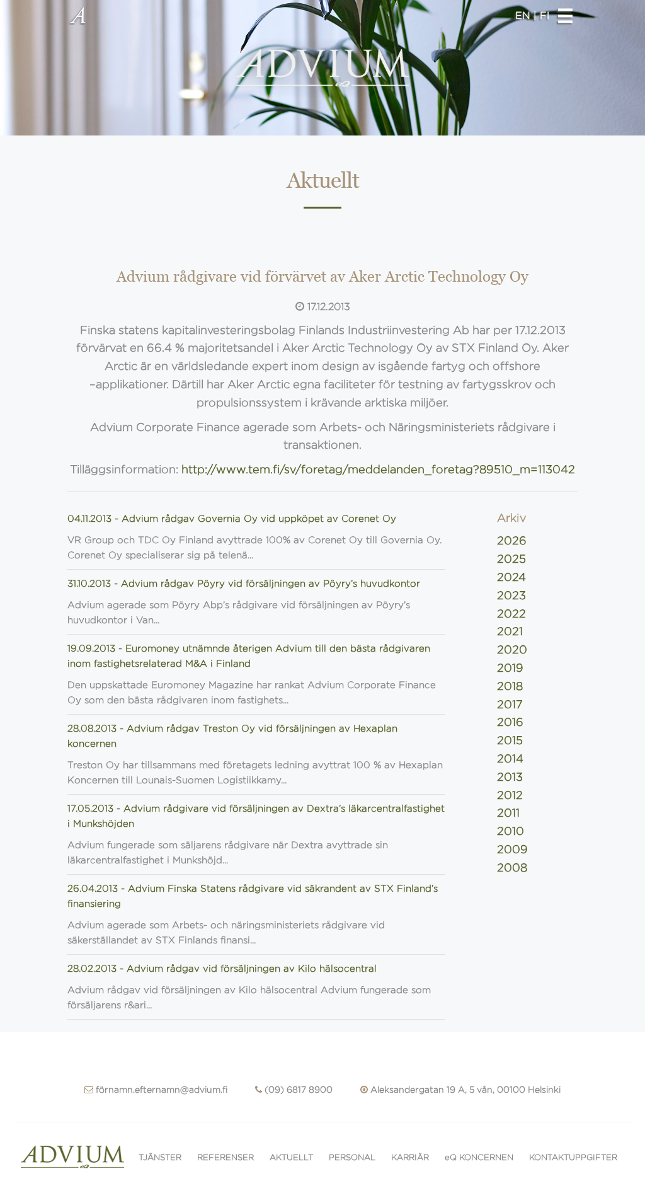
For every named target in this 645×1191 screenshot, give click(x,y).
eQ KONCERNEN (479, 1157)
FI (544, 15)
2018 (510, 686)
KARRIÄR (410, 1157)
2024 (511, 577)
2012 (510, 795)
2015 (510, 740)
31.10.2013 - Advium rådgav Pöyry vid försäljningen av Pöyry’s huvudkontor (243, 583)
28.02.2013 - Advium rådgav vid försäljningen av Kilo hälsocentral (222, 969)
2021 (510, 631)
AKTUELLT (291, 1157)
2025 (511, 559)
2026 (512, 540)
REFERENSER (225, 1157)
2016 (510, 722)
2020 (512, 649)
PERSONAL (352, 1157)
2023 (511, 595)
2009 (512, 849)
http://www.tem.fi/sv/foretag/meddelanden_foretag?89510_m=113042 (378, 469)
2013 (510, 777)
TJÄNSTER (160, 1157)
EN (524, 15)
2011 (508, 813)
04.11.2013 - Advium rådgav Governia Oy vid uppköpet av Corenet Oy (231, 519)
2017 (510, 704)
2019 (510, 668)
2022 (511, 613)
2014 (510, 758)
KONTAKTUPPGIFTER (573, 1157)
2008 (512, 867)
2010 (510, 831)
